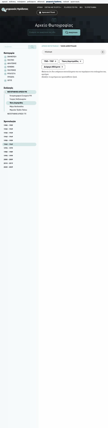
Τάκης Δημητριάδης (68, 46)
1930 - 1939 (8, 133)
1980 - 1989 (8, 152)
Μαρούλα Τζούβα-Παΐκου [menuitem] (18, 110)
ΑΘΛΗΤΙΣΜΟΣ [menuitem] (11, 64)
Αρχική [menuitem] (40, 7)
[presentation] (74, 52)
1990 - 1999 (8, 156)
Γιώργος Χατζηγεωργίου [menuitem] (18, 99)
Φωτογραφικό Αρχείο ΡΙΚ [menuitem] (17, 92)
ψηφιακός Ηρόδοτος (53, 2)
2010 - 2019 (8, 163)
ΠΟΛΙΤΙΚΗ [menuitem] (10, 60)
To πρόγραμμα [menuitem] (90, 7)
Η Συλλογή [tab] (48, 52)
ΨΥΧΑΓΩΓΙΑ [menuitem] (11, 74)
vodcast (66, 2)
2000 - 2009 (8, 159)
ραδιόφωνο (31, 2)
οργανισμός (75, 2)
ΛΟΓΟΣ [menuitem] (9, 80)
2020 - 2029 (8, 167)
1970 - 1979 (8, 148)
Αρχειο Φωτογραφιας (50, 46)
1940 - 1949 (8, 137)
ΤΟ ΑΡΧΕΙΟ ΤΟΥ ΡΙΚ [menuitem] (71, 7)
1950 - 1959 (8, 140)
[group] (21, 103)
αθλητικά (41, 2)
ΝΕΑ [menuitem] (81, 7)
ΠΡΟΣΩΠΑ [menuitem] (10, 77)
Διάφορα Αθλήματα (52, 67)
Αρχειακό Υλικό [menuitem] (48, 12)
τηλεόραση (21, 2)
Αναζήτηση (73, 32)
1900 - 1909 (8, 125)
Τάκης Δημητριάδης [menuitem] (16, 103)
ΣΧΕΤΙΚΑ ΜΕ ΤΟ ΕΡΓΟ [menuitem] (52, 7)
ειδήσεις (12, 2)
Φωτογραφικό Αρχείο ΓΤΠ (16, 114)
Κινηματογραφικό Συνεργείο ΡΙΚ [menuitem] (21, 96)
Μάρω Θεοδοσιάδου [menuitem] (17, 107)
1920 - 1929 (8, 129)
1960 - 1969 (8, 144)
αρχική (4, 2)
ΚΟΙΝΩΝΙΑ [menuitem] (10, 67)
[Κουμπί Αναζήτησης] (32, 47)
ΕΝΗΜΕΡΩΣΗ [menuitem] (11, 57)
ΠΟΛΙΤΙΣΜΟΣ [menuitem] (11, 70)
